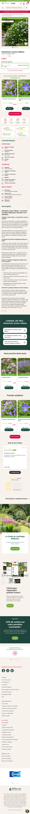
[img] (7, 448)
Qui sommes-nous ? (6, 679)
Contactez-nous (5, 744)
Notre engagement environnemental (10, 689)
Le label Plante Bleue (7, 692)
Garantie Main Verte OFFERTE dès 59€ (15, 0)
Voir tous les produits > (15, 113)
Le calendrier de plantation (8, 729)
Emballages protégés (7, 694)
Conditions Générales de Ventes (9, 708)
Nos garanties (5, 722)
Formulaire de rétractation (8, 710)
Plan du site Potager (6, 758)
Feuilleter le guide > (15, 548)
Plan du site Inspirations (7, 760)
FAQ (3, 696)
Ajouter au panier (9, 388)
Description (6, 206)
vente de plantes (23, 793)
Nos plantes (4, 684)
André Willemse (5, 682)
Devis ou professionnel (7, 746)
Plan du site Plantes (6, 756)
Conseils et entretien (6, 749)
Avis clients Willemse (6, 687)
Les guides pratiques (6, 734)
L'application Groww (6, 732)
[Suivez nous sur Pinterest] (12, 670)
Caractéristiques (8, 140)
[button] (4, 56)
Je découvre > (10, 605)
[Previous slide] (1, 459)
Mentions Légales (6, 715)
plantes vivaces (20, 304)
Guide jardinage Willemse (8, 737)
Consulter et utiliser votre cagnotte (10, 706)
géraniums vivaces (10, 246)
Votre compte (5, 703)
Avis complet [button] (7, 467)
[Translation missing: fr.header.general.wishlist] (20, 3)
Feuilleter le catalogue (7, 742)
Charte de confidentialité (7, 713)
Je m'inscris (15, 638)
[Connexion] (23, 3)
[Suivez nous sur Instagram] (7, 670)
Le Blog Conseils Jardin (7, 727)
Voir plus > (9, 108)
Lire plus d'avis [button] (15, 472)
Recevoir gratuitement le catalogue (10, 739)
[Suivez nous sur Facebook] (3, 670)
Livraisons (4, 725)
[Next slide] (29, 459)
